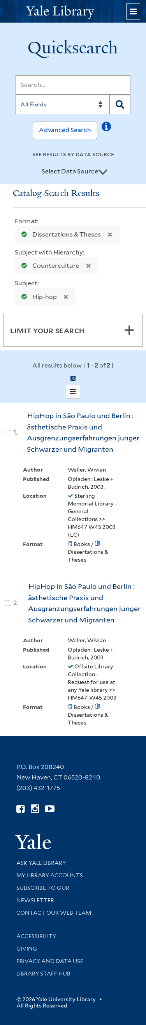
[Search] (119, 104)
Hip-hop (44, 296)
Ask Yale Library (41, 863)
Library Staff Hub (43, 973)
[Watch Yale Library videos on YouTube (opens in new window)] (50, 809)
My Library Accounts (49, 875)
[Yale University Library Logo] (73, 11)
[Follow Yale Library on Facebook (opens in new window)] (20, 809)
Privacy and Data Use (49, 961)
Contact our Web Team (53, 913)
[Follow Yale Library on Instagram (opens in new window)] (35, 809)
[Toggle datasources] (102, 172)
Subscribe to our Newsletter (42, 894)
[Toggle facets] (129, 330)
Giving (26, 948)
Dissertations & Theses (66, 234)
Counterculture (56, 265)
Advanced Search (65, 130)
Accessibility (36, 936)
